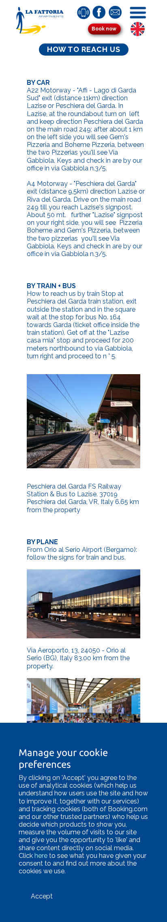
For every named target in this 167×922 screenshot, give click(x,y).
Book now (104, 29)
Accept (42, 896)
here (40, 856)
